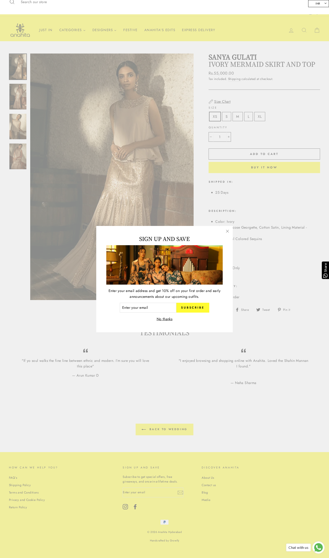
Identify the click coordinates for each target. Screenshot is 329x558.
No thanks (165, 319)
